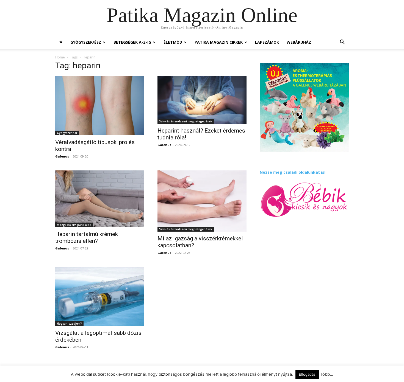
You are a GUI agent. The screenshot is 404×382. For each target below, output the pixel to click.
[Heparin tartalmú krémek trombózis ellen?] (99, 198)
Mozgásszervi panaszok (74, 225)
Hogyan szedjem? (69, 323)
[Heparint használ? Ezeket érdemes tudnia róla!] (202, 100)
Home (60, 57)
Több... (326, 374)
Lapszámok (267, 42)
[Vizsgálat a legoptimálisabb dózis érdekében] (99, 296)
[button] (342, 42)
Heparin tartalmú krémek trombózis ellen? (86, 237)
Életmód (173, 42)
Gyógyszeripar (67, 133)
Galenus (62, 156)
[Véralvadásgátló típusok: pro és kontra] (99, 105)
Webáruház (299, 42)
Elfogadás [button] (307, 374)
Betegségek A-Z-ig (132, 42)
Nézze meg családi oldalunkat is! (292, 172)
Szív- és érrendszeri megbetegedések (185, 121)
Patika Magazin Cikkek (219, 42)
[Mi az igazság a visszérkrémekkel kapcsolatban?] (202, 201)
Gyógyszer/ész (85, 42)
